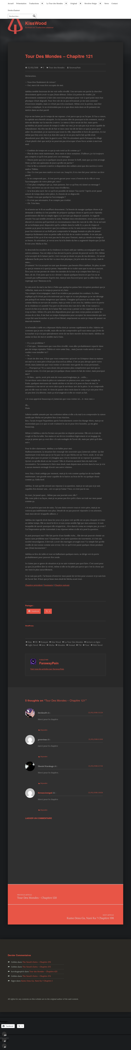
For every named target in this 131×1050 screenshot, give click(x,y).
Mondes (61, 645)
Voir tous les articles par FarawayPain (47, 669)
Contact (114, 3)
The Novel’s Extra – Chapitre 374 (36, 976)
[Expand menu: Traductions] (42, 3)
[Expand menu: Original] (80, 3)
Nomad (72, 645)
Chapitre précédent (34, 585)
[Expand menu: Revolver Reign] (100, 3)
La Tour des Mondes (54, 3)
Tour (87, 645)
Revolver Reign (91, 3)
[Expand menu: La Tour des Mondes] (66, 3)
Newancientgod (45, 793)
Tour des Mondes (56, 67)
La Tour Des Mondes (73, 642)
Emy (30, 642)
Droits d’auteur (14, 10)
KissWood (36, 23)
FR (36, 642)
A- (5, 1047)
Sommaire (48, 585)
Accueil (11, 3)
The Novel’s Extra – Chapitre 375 (36, 967)
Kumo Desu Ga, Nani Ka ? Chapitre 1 (37, 981)
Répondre (43, 730)
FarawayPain (75, 67)
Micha (51, 645)
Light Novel (33, 645)
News (106, 3)
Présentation (21, 3)
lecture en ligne (93, 642)
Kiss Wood (56, 642)
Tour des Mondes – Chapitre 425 (43, 971)
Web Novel (97, 645)
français (44, 642)
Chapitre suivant (62, 585)
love (43, 645)
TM (79, 645)
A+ (5, 1035)
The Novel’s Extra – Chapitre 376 (36, 962)
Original (73, 3)
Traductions (34, 3)
